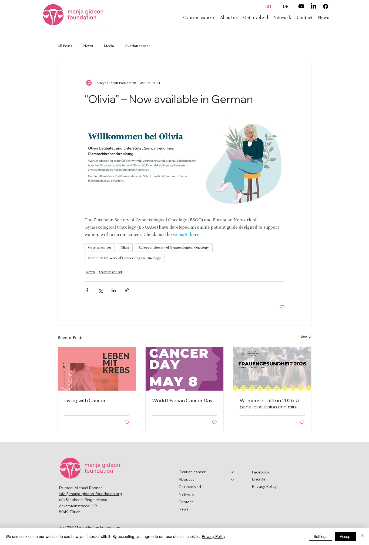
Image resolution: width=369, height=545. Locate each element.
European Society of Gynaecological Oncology (173, 247)
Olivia (124, 247)
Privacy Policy (264, 486)
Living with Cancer (85, 400)
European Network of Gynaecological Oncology (124, 258)
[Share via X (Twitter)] (100, 290)
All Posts (65, 46)
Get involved (190, 486)
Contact (186, 501)
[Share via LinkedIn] (113, 290)
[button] (228, 17)
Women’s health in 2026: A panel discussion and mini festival (269, 403)
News (88, 46)
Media (109, 46)
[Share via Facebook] (87, 290)
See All (306, 336)
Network (186, 494)
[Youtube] (301, 6)
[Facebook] (325, 6)
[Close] (362, 536)
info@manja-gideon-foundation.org (90, 493)
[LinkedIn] (313, 6)
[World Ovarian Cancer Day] (185, 369)
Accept (345, 536)
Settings (320, 536)
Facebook (261, 472)
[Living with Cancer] (97, 369)
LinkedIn (259, 479)
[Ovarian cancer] (232, 472)
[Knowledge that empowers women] (272, 369)
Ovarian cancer (137, 46)
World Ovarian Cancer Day (182, 400)
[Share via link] (126, 290)
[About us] (232, 479)
